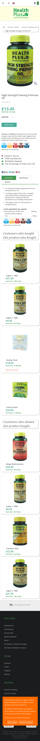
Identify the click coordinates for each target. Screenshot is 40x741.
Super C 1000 (12, 276)
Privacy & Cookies (10, 693)
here (29, 718)
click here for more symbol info (10, 149)
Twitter (6, 667)
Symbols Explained (10, 637)
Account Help (8, 633)
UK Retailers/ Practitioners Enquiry (15, 644)
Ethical (6, 640)
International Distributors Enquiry (15, 648)
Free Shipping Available (22, 605)
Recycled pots (8, 629)
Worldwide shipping (13, 161)
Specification (23, 178)
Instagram (7, 671)
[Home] (21, 13)
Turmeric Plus (12, 549)
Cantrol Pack (12, 407)
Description (9, 178)
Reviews (7, 182)
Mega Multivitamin (14, 464)
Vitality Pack (11, 360)
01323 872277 (21, 738)
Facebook (7, 663)
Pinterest (7, 674)
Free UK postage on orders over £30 (20, 164)
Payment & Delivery (10, 690)
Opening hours (9, 626)
